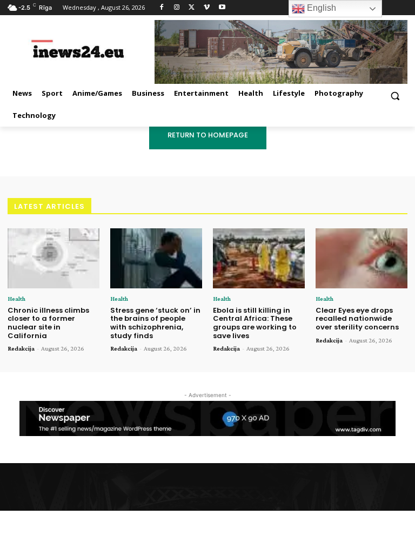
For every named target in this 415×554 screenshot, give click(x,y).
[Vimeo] (206, 8)
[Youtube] (222, 8)
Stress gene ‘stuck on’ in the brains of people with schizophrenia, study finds (155, 323)
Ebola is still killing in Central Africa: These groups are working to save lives (255, 323)
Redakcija (21, 348)
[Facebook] (162, 8)
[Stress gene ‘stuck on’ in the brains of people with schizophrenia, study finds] (156, 258)
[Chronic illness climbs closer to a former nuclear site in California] (53, 258)
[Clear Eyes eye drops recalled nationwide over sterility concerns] (361, 258)
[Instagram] (177, 8)
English (320, 7)
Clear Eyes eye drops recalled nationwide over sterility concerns (357, 318)
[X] (192, 8)
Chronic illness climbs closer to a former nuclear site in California (48, 323)
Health (16, 298)
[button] (394, 95)
